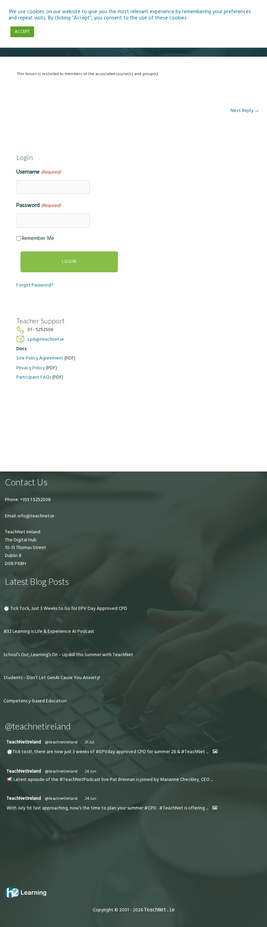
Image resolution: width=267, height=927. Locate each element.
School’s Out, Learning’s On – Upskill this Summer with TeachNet (68, 655)
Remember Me (38, 238)
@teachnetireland (61, 742)
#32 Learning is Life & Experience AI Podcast (48, 631)
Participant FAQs (33, 377)
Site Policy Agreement (39, 358)
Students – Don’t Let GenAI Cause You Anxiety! (51, 678)
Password (38, 205)
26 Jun (90, 771)
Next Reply (244, 110)
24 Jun (90, 798)
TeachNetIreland (24, 742)
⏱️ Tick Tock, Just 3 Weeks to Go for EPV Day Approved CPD (65, 608)
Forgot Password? (35, 285)
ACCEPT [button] (22, 32)
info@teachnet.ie (35, 516)
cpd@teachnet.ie (45, 339)
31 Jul (89, 742)
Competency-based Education (35, 701)
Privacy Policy (30, 368)
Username (38, 172)
